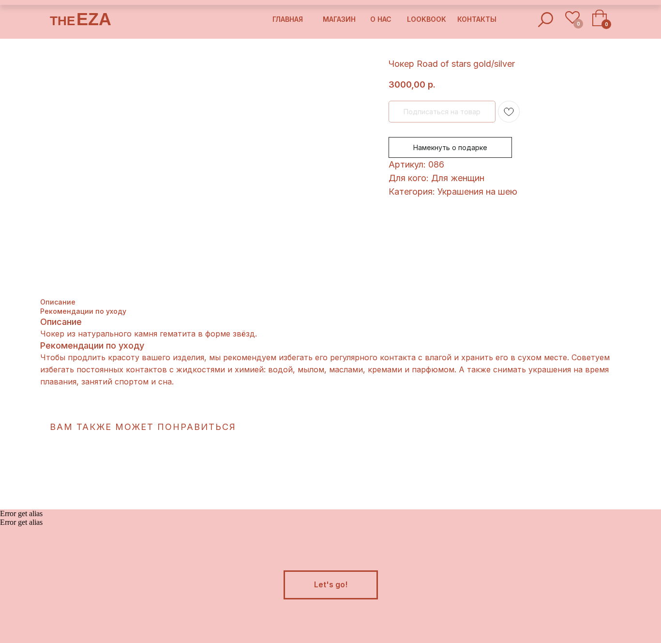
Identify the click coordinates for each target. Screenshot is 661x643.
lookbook (426, 19)
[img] (545, 19)
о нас (380, 19)
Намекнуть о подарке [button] (450, 147)
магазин (339, 19)
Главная (287, 19)
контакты (476, 19)
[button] (331, 584)
